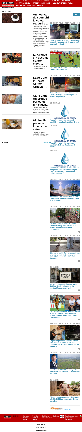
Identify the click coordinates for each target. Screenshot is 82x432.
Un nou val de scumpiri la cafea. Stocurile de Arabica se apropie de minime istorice (41, 19)
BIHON (4, 11)
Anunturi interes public (63, 3)
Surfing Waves (76, 17)
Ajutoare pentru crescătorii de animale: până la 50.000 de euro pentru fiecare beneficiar (64, 399)
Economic (20, 6)
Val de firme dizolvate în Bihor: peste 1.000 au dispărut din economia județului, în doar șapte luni (64, 286)
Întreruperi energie (41, 3)
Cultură (40, 6)
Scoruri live (67, 409)
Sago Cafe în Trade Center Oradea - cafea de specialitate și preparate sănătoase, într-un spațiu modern (41, 82)
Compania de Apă (23, 3)
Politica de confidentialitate (47, 417)
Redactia (56, 416)
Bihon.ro (16, 416)
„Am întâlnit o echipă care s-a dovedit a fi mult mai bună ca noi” (65, 68)
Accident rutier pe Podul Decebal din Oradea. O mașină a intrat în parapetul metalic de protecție (64, 95)
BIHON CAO (55, 103)
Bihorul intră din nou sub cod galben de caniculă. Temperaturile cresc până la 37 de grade (64, 198)
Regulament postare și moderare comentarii (71, 417)
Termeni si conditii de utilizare (35, 417)
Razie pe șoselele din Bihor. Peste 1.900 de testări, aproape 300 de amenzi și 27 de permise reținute (65, 42)
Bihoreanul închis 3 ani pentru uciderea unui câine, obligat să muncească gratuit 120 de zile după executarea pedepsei (65, 256)
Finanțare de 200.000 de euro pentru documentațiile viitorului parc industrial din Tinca (65, 372)
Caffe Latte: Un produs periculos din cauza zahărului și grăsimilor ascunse (41, 100)
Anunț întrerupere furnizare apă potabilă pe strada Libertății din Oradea (64, 121)
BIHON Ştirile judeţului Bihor (65, 23)
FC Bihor (54, 50)
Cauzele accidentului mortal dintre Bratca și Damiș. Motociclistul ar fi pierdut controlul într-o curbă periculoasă (63, 226)
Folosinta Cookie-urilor (26, 417)
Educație (31, 6)
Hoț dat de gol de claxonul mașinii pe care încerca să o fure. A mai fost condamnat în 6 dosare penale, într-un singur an (64, 343)
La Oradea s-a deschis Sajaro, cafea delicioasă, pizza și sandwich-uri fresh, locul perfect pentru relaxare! (41, 59)
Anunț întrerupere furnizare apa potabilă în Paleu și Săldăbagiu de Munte (63, 145)
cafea (9, 11)
